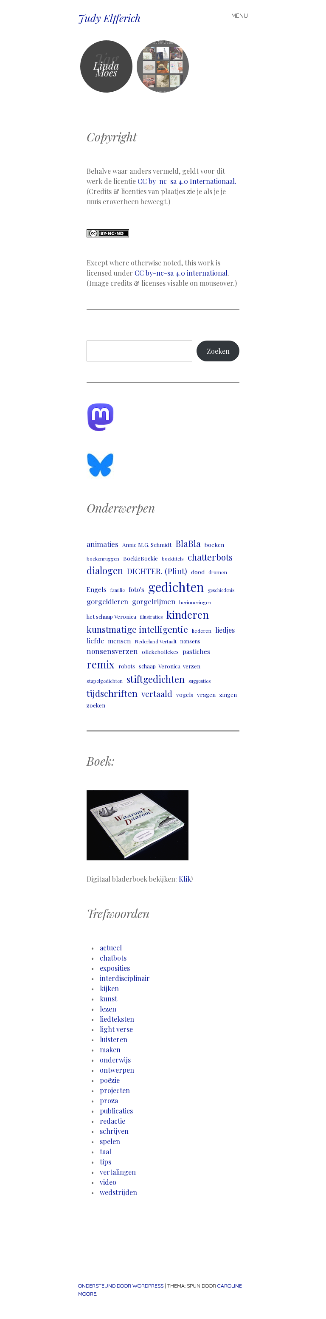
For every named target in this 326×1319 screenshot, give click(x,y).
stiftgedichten (155, 679)
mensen (119, 641)
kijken (109, 988)
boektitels (173, 558)
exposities (115, 968)
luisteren (113, 1039)
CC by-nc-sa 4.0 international (181, 272)
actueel (111, 947)
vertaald (156, 693)
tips (105, 1161)
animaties (102, 544)
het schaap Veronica (111, 616)
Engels (97, 589)
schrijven (114, 1131)
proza (109, 1100)
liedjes (225, 630)
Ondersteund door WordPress (120, 1285)
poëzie (110, 1080)
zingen (228, 694)
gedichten (176, 586)
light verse (116, 1029)
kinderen (187, 614)
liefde (95, 640)
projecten (115, 1090)
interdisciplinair (125, 978)
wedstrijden (118, 1192)
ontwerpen (117, 1069)
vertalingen (118, 1171)
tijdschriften (112, 693)
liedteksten (117, 1019)
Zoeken (218, 351)
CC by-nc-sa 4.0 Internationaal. (187, 181)
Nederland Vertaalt (156, 641)
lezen (108, 1008)
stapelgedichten (105, 681)
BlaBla (188, 543)
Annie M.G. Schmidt (146, 544)
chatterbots (210, 557)
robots (126, 666)
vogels (184, 694)
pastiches (196, 651)
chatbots (113, 957)
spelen (110, 1141)
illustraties (151, 617)
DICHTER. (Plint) (157, 571)
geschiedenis (221, 590)
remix (101, 664)
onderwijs (115, 1059)
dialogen (105, 570)
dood (198, 571)
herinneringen (195, 602)
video (108, 1182)
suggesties (199, 681)
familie (117, 590)
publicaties (116, 1110)
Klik (185, 878)
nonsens (190, 641)
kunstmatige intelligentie (137, 629)
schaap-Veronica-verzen (169, 666)
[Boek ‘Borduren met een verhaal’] (163, 66)
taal (105, 1151)
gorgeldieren (107, 601)
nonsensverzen (112, 651)
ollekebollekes (160, 651)
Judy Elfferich (109, 18)
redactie (112, 1120)
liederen (201, 630)
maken (110, 1049)
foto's (136, 589)
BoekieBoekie (140, 558)
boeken (214, 544)
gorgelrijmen (153, 601)
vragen (206, 694)
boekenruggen (103, 558)
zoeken (96, 705)
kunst (108, 998)
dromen (217, 572)
